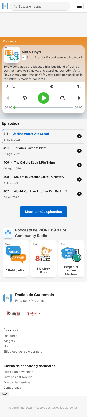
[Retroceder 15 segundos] (24, 98)
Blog (6, 346)
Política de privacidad (18, 372)
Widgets (9, 341)
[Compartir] (7, 86)
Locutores (10, 335)
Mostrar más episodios (43, 212)
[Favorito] (13, 86)
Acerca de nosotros (16, 382)
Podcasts (9, 41)
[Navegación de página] (79, 6)
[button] (51, 86)
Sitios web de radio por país (22, 351)
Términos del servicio (17, 377)
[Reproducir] (43, 98)
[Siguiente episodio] (79, 98)
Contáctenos (12, 387)
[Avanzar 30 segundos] (62, 98)
